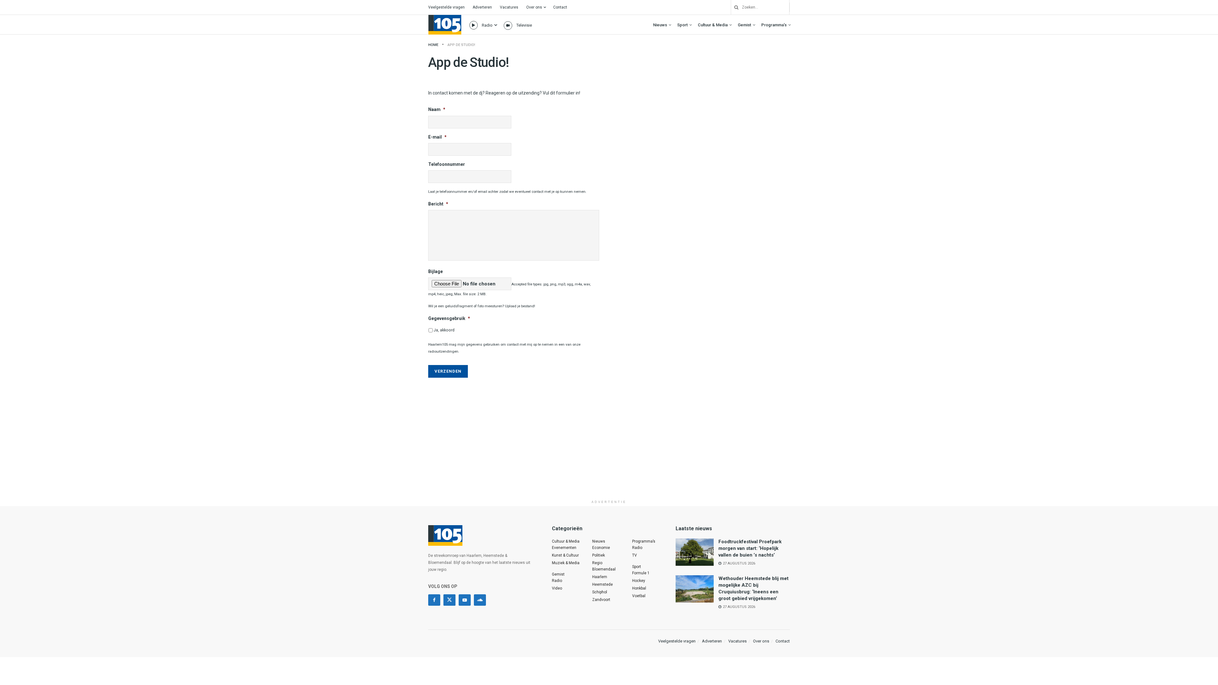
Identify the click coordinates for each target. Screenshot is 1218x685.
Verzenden (448, 371)
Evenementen (564, 547)
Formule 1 (641, 573)
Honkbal (639, 588)
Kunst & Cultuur (565, 555)
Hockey (638, 580)
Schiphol (599, 592)
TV (634, 555)
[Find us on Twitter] (449, 600)
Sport (682, 25)
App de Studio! (461, 45)
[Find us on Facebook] (434, 600)
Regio (597, 563)
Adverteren (482, 7)
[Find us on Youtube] (465, 600)
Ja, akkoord (444, 330)
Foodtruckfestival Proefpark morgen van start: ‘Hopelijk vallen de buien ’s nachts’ (750, 548)
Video (557, 588)
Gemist (744, 25)
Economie (601, 547)
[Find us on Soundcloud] (480, 600)
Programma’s (774, 25)
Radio (487, 25)
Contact (560, 7)
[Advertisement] (609, 452)
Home (433, 45)
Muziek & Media (566, 563)
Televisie (524, 25)
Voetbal (638, 596)
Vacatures (509, 7)
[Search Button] (734, 7)
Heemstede (602, 584)
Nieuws (660, 25)
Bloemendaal (604, 569)
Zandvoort (601, 599)
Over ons (534, 7)
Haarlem (599, 577)
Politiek (598, 555)
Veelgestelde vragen (446, 7)
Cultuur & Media (713, 25)
